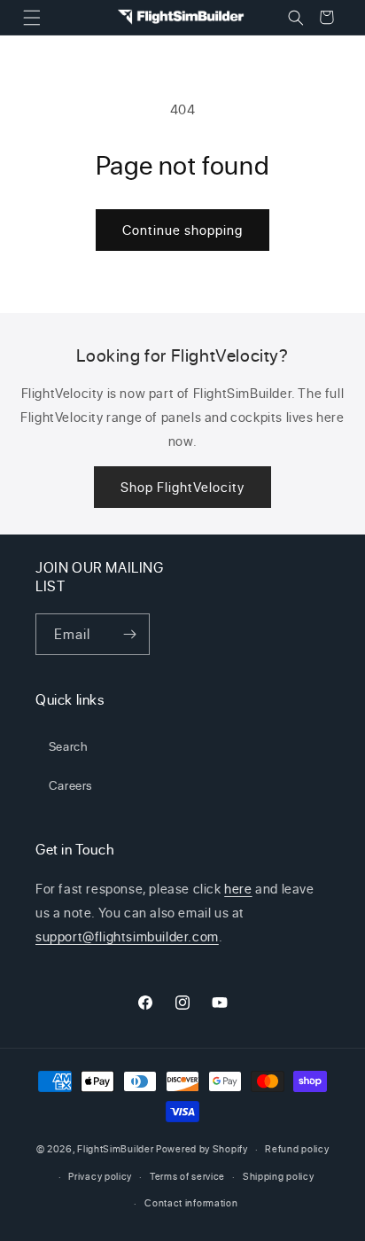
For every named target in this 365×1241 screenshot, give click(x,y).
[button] (31, 17)
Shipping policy (279, 1176)
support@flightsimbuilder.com (127, 936)
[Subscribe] (129, 634)
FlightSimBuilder (115, 1149)
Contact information (190, 1203)
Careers (71, 785)
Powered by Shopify (202, 1149)
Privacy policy (100, 1176)
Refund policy (297, 1149)
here (238, 888)
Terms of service (187, 1176)
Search (69, 746)
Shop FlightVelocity (182, 487)
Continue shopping (182, 230)
